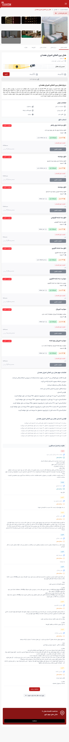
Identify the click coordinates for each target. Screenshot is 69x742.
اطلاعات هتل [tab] (63, 47)
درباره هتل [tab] (53, 47)
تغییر (6, 74)
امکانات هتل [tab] (43, 47)
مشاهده (34, 721)
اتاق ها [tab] (33, 47)
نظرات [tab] (25, 47)
